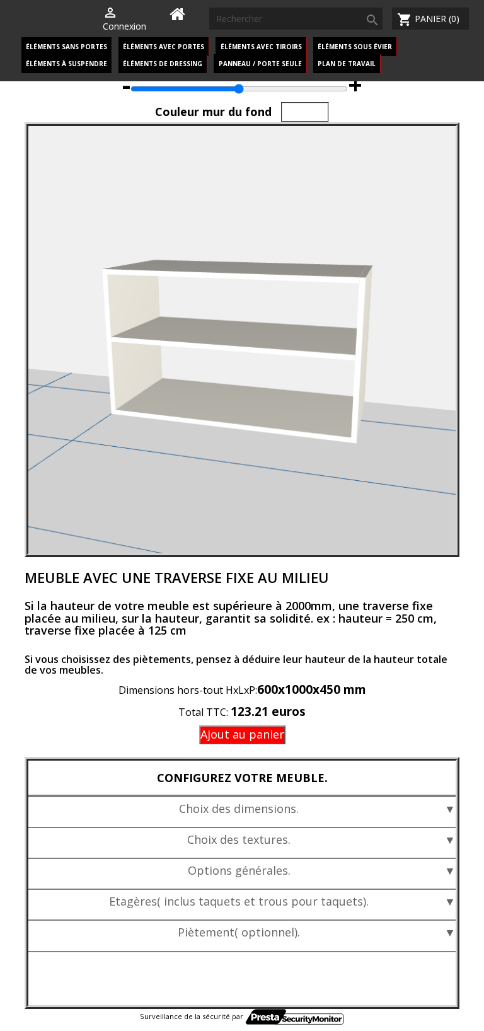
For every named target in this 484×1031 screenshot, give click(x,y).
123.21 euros (268, 711)
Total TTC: (204, 712)
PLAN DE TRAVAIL (347, 63)
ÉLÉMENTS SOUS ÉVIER (355, 46)
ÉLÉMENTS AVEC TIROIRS (261, 46)
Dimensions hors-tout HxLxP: (187, 690)
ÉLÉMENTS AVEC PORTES (163, 46)
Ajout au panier (242, 734)
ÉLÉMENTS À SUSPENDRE (66, 63)
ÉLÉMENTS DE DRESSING (162, 63)
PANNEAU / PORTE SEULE (260, 63)
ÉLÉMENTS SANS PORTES (66, 46)
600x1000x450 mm (311, 689)
